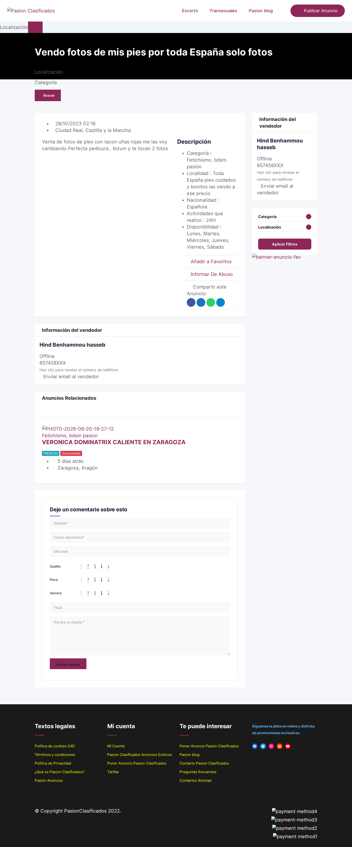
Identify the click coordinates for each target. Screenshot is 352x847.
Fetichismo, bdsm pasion (70, 435)
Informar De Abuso (212, 274)
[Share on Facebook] (191, 302)
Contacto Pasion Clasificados (204, 763)
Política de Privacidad (53, 763)
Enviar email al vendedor (71, 376)
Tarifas (113, 772)
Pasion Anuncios (49, 780)
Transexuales (223, 10)
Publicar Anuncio (321, 10)
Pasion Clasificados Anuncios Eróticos (139, 754)
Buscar (49, 95)
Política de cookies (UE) (55, 746)
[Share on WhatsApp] (210, 302)
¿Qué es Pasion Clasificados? (60, 772)
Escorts (190, 10)
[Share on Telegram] (220, 302)
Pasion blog (261, 10)
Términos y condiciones (55, 754)
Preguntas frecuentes (198, 772)
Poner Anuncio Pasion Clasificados (136, 763)
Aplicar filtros (284, 244)
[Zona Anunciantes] (284, 10)
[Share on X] (201, 302)
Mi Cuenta (116, 746)
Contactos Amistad (195, 780)
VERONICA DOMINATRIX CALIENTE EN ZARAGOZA (114, 442)
